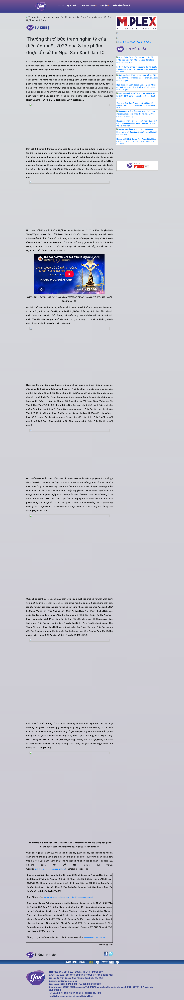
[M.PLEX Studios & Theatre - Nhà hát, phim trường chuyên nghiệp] (82, 962)
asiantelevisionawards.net (94, 937)
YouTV (60, 5)
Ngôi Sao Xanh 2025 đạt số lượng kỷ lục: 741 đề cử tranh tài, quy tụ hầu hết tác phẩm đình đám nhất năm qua (136, 87)
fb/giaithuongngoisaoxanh (82, 897)
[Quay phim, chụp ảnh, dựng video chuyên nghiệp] (68, 962)
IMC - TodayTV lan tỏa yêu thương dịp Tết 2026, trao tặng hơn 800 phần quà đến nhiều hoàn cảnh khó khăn (136, 69)
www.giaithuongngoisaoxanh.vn (56, 897)
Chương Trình (88, 5)
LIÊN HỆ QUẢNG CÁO (122, 5)
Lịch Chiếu (72, 5)
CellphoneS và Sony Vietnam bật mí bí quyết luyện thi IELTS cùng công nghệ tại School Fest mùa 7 (135, 105)
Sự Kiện (104, 5)
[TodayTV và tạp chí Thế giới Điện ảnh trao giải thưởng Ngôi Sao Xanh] (91, 962)
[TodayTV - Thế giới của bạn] (105, 962)
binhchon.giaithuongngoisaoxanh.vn (50, 869)
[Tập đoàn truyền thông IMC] (112, 962)
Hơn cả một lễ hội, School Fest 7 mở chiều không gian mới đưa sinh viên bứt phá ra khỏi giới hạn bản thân (136, 141)
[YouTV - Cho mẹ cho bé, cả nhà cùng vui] (98, 962)
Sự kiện (40, 28)
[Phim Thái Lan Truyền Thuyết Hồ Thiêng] (133, 42)
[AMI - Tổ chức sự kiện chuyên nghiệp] (75, 962)
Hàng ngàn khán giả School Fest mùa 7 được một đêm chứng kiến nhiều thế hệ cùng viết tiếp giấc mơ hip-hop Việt (136, 123)
